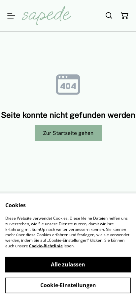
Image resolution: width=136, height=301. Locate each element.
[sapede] (46, 15)
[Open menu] (11, 16)
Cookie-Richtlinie (46, 246)
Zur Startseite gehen (68, 133)
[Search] (109, 16)
